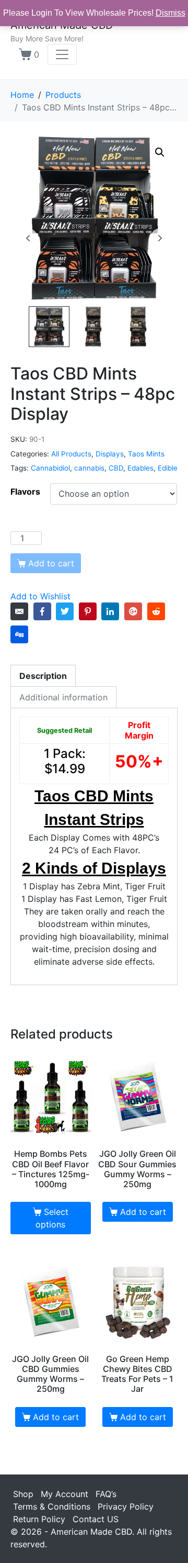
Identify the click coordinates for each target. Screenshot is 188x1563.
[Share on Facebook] (42, 611)
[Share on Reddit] (156, 611)
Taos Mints (146, 454)
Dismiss (170, 12)
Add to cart (143, 1212)
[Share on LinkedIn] (110, 611)
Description (43, 676)
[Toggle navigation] (62, 54)
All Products (71, 454)
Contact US (96, 1519)
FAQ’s (106, 1494)
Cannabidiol (50, 468)
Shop (23, 1494)
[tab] (43, 675)
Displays (110, 454)
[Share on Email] (19, 611)
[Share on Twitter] (65, 611)
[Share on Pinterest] (88, 611)
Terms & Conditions (51, 1506)
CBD (116, 468)
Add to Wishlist (40, 596)
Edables (140, 468)
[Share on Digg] (19, 634)
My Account (64, 1494)
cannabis (89, 468)
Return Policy (39, 1519)
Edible (168, 468)
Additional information (63, 697)
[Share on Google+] (133, 611)
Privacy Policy (126, 1506)
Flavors (25, 491)
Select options (52, 1218)
